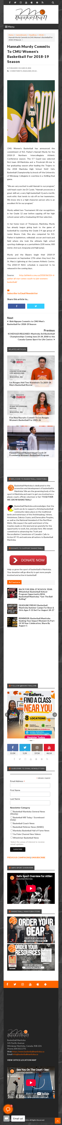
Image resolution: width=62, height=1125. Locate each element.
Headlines (33, 35)
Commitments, (16, 71)
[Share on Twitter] (35, 306)
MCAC (41, 35)
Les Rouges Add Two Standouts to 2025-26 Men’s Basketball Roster (30, 383)
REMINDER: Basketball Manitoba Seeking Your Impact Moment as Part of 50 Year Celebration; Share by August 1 (37, 622)
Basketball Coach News (23, 823)
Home (11, 35)
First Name (15, 790)
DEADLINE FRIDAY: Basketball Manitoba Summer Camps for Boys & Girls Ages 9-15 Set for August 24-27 (36, 607)
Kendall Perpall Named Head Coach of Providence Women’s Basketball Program (29, 453)
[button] (7, 714)
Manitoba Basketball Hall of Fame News (31, 830)
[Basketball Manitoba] (31, 14)
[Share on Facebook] (16, 306)
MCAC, (34, 71)
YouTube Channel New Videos (27, 834)
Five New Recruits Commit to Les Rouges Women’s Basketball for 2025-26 (29, 418)
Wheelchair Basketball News (26, 838)
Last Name (15, 799)
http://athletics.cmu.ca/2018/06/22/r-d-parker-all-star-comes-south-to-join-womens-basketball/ (31, 278)
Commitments (21, 35)
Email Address (17, 781)
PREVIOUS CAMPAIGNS (18, 857)
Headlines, (27, 71)
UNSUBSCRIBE (38, 857)
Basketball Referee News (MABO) (28, 827)
